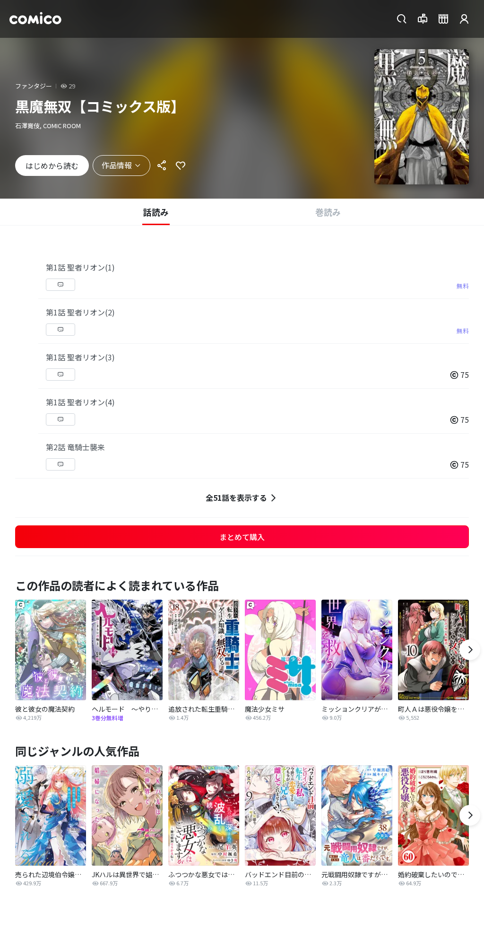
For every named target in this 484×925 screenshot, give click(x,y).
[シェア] (161, 165)
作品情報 (117, 165)
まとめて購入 (242, 536)
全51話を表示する (236, 497)
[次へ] (469, 649)
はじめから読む (52, 165)
